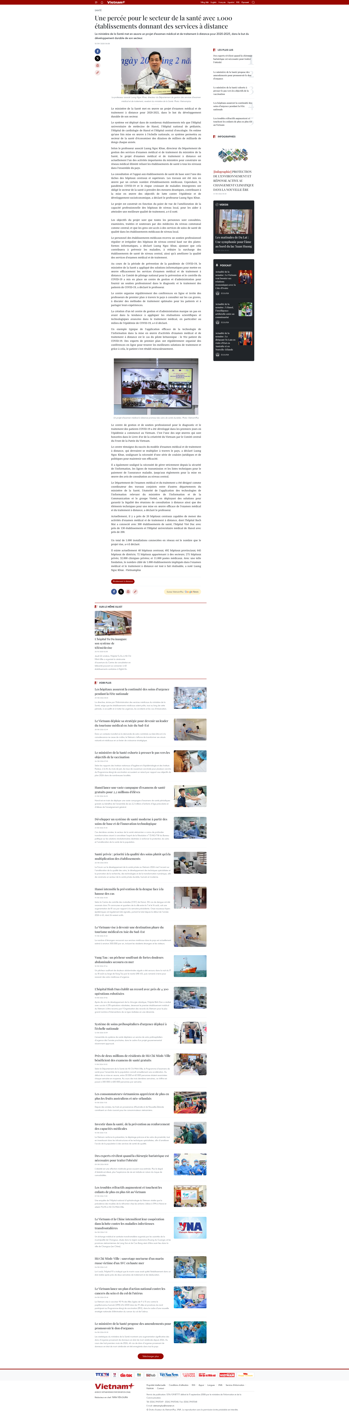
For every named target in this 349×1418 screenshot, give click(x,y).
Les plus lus (225, 49)
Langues (211, 1385)
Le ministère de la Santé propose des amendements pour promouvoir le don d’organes (133, 1326)
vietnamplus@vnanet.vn (163, 1405)
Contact (160, 1388)
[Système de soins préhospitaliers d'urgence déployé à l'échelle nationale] (190, 1033)
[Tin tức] (126, 1375)
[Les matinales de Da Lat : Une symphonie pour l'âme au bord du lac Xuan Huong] (233, 221)
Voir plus (105, 682)
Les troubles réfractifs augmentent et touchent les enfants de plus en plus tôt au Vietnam (128, 1189)
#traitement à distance (123, 581)
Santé (98, 10)
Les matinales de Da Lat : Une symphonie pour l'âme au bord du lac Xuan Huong (233, 241)
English (213, 2)
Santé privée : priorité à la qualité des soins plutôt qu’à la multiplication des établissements (133, 856)
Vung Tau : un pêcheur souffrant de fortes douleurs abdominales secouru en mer (129, 959)
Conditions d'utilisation (178, 1385)
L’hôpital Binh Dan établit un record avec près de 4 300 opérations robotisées (132, 991)
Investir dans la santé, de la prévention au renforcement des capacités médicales (132, 1126)
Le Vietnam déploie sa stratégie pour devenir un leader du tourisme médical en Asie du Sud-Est (131, 723)
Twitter (97, 58)
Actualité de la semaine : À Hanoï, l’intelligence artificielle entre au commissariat (224, 311)
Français (222, 2)
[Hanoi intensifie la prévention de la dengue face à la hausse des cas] (190, 898)
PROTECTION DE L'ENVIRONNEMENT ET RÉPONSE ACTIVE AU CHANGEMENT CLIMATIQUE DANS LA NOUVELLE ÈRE (233, 181)
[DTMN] (207, 1375)
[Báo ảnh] (227, 1375)
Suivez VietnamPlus (175, 591)
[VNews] (114, 1375)
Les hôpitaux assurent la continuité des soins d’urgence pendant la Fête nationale (132, 691)
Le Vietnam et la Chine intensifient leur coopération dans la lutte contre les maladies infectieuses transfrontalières (129, 1223)
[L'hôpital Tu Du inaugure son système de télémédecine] (113, 623)
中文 (238, 2)
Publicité (150, 1388)
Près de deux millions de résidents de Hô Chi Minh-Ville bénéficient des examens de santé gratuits (132, 1058)
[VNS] (169, 1375)
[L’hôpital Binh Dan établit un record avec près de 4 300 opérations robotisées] (190, 998)
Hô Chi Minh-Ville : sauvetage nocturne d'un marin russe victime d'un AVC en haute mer (129, 1260)
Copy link (97, 72)
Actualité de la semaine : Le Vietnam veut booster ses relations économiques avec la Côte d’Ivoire (225, 279)
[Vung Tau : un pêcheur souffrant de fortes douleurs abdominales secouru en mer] (190, 966)
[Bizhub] (150, 1375)
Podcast (225, 265)
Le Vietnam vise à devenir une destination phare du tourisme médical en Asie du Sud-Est (129, 929)
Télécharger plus (150, 1356)
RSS (193, 1385)
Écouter (225, 293)
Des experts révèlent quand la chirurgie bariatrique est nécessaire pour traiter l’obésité (132, 1158)
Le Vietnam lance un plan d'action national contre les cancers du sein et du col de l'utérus (130, 1291)
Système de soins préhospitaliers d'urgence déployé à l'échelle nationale (131, 1026)
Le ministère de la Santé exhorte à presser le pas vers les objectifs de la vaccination (132, 754)
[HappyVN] (245, 1375)
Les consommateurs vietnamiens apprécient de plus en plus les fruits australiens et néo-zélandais (132, 1096)
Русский (245, 2)
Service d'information (235, 1385)
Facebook (97, 51)
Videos (223, 204)
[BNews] (139, 1375)
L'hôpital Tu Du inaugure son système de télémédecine (111, 643)
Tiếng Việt (205, 2)
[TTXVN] (102, 1375)
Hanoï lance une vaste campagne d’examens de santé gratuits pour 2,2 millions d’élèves (130, 789)
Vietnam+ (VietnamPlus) (116, 2)
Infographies (227, 136)
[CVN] (188, 1375)
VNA (220, 1385)
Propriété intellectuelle (156, 1385)
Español (231, 2)
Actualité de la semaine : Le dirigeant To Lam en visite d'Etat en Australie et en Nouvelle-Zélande (225, 341)
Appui (201, 1385)
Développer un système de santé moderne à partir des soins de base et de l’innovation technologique (131, 821)
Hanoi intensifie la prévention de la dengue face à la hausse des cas (129, 891)
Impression (97, 65)
